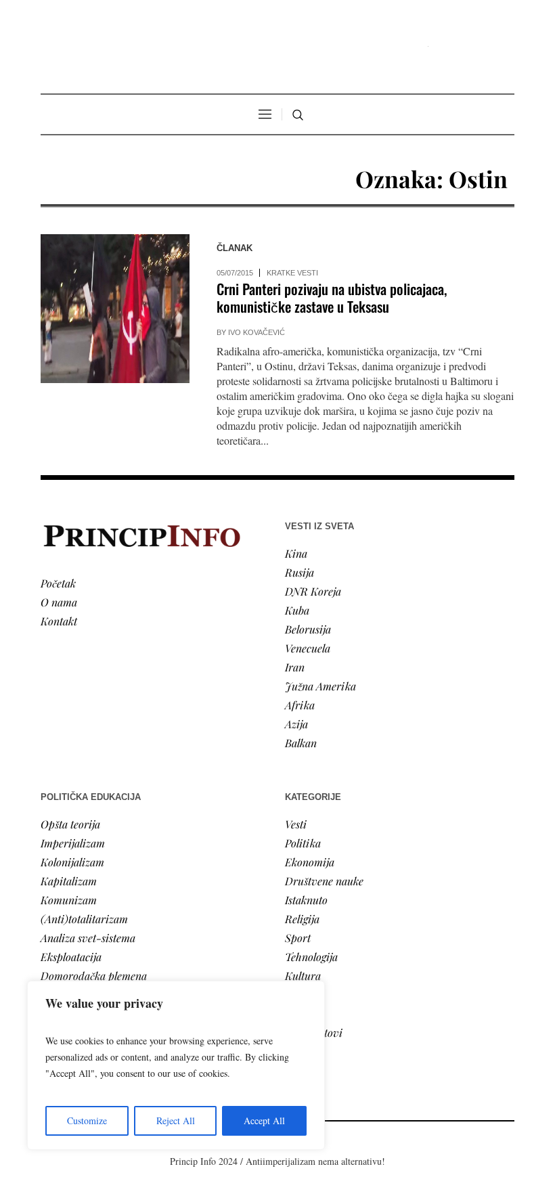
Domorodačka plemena (94, 976)
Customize (87, 1120)
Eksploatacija (71, 957)
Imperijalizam (73, 843)
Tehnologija (311, 957)
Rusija (299, 572)
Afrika (300, 705)
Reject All (175, 1120)
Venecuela (307, 648)
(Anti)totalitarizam (84, 919)
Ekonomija (309, 862)
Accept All (264, 1120)
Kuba (297, 610)
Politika (303, 843)
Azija (296, 724)
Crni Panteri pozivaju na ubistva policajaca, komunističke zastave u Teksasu (332, 297)
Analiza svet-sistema (88, 938)
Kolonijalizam (72, 862)
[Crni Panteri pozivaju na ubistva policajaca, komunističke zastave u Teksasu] (115, 308)
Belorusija (308, 629)
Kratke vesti (292, 273)
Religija (302, 919)
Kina (296, 553)
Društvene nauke (324, 881)
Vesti (296, 824)
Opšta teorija (70, 824)
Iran (295, 667)
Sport (298, 938)
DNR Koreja (313, 591)
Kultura (303, 976)
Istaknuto (306, 900)
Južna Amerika (320, 686)
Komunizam (69, 900)
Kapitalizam (69, 881)
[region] (176, 1065)
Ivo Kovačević (256, 332)
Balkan (301, 743)
